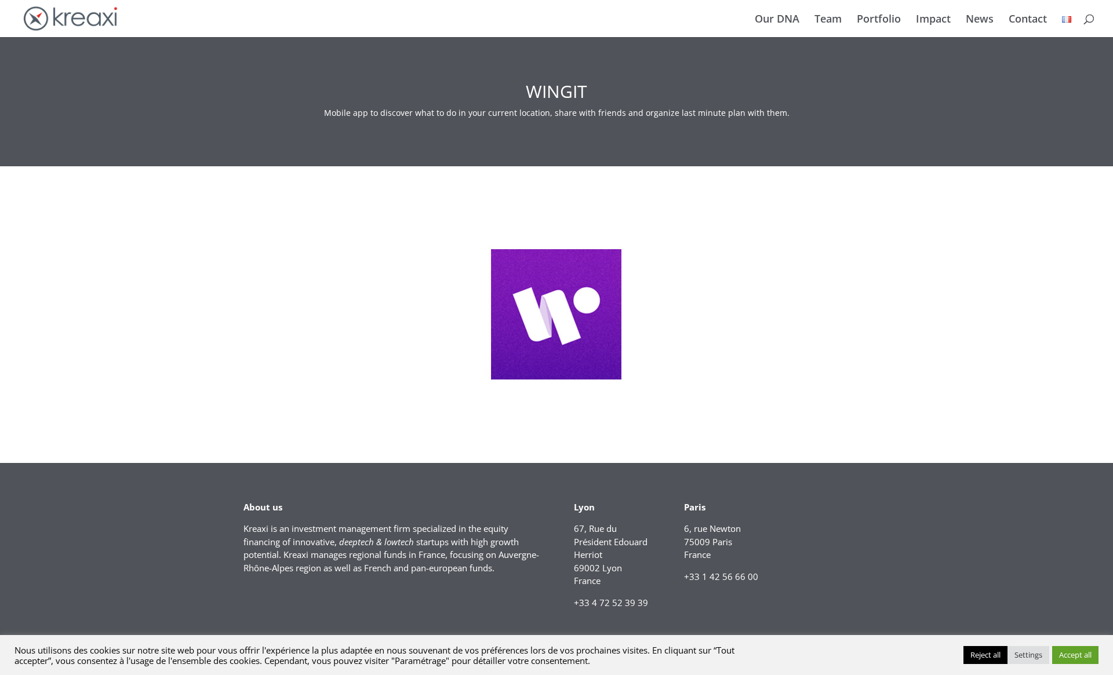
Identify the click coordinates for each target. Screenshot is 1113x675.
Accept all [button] (1075, 655)
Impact (933, 19)
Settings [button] (1028, 655)
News (980, 19)
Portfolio (879, 19)
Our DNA (777, 19)
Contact (1028, 19)
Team (828, 19)
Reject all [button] (985, 655)
